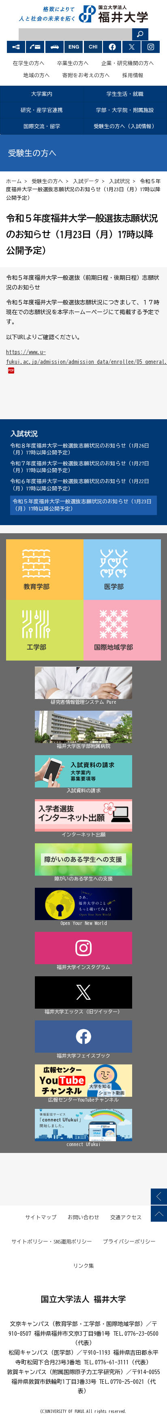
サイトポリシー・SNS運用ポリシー (51, 1241)
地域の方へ (37, 75)
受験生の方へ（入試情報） (125, 126)
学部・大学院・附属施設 (125, 110)
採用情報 (132, 75)
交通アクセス (126, 1217)
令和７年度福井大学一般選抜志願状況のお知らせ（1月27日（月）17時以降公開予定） (79, 467)
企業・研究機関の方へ (127, 63)
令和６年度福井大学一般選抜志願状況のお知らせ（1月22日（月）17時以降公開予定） (79, 485)
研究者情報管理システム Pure (83, 701)
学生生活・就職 (125, 94)
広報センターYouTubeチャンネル (83, 1099)
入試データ (86, 181)
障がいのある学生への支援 (83, 878)
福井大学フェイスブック (83, 1055)
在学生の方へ (29, 63)
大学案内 (41, 94)
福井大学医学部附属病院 (83, 745)
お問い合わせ (83, 1217)
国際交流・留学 (42, 126)
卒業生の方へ (73, 63)
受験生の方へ (47, 181)
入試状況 (119, 181)
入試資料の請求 (83, 790)
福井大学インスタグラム (83, 967)
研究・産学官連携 (42, 110)
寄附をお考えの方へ (86, 75)
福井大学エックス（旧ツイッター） (83, 1011)
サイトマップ (41, 1217)
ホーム (14, 181)
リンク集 (83, 1266)
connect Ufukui (83, 1144)
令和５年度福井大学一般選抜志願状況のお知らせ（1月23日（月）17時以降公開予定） (82, 505)
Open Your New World (83, 923)
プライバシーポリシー (129, 1241)
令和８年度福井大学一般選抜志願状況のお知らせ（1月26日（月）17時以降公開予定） (79, 449)
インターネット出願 (83, 834)
